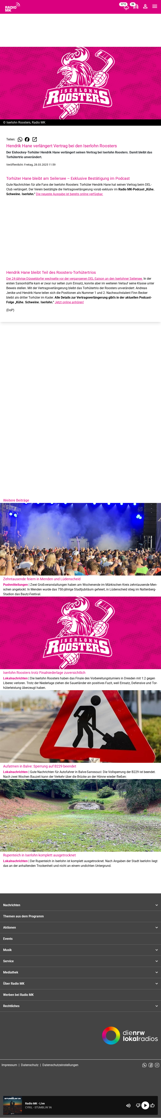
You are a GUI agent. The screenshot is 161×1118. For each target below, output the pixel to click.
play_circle (145, 1105)
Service (8, 961)
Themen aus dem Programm (23, 916)
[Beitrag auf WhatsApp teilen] (20, 139)
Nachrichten (11, 905)
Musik (7, 950)
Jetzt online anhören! (69, 302)
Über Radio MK (13, 983)
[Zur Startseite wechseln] (12, 7)
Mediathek (10, 972)
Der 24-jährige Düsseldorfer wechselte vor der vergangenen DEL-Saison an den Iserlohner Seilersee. (74, 278)
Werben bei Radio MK (18, 995)
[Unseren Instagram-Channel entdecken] (157, 1065)
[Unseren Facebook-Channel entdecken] (150, 1065)
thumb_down (138, 1105)
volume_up (128, 1105)
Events (8, 939)
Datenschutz (29, 1065)
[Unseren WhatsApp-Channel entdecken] (144, 1065)
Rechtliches (11, 1006)
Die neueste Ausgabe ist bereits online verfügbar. (69, 194)
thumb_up (152, 1105)
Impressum (9, 1065)
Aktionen (9, 927)
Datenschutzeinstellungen (60, 1065)
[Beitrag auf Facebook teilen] (27, 139)
